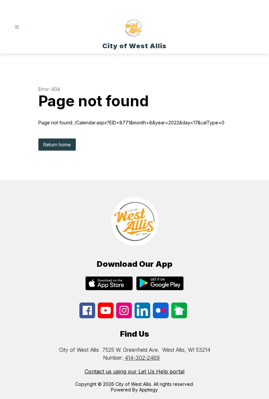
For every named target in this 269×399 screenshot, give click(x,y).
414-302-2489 (142, 357)
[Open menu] (17, 27)
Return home (57, 144)
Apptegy (148, 389)
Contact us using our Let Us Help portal (134, 371)
